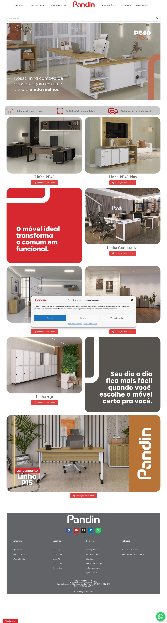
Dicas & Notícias (108, 5)
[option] (83, 61)
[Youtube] (76, 530)
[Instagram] (83, 530)
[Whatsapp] (98, 530)
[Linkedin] (90, 530)
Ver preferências (117, 318)
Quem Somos (19, 5)
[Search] (157, 18)
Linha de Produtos (38, 5)
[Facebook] (68, 530)
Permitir (50, 318)
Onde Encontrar (58, 5)
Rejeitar (83, 318)
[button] (131, 300)
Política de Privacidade (75, 324)
